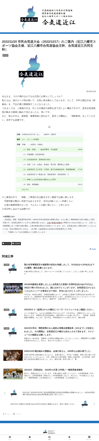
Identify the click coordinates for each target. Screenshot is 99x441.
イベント (7, 243)
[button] (91, 355)
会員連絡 (17, 243)
